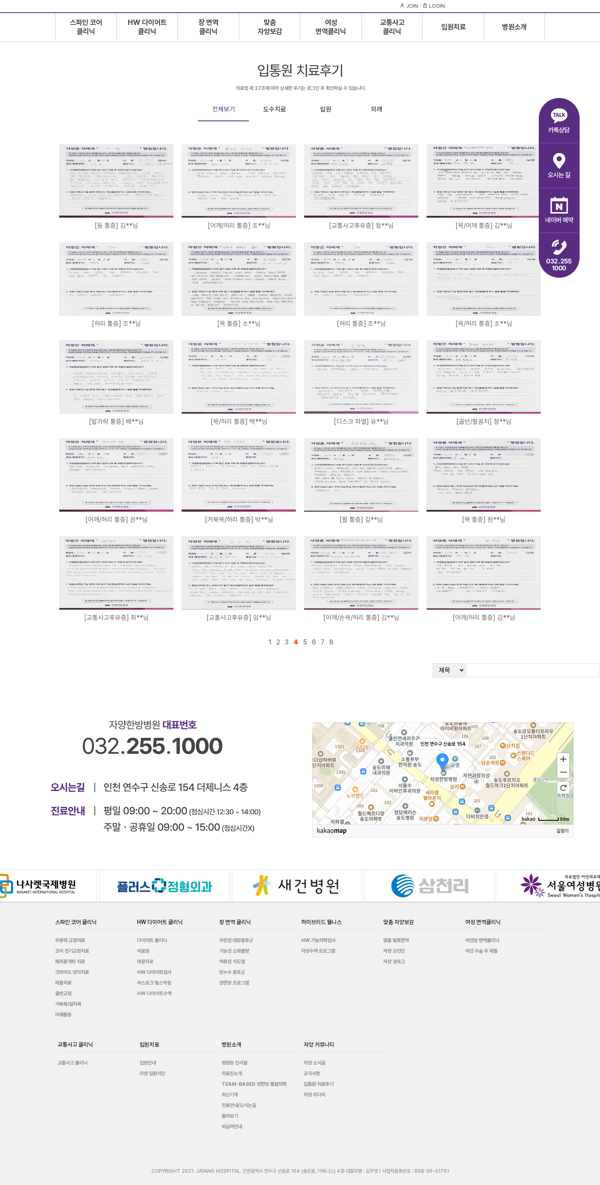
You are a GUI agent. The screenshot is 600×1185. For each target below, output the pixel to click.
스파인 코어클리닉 (86, 26)
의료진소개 (232, 1073)
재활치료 (63, 983)
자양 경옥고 (394, 961)
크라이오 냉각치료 (72, 972)
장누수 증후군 (232, 972)
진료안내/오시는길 (239, 1105)
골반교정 (63, 993)
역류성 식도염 (232, 961)
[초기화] (563, 788)
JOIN (411, 6)
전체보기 (223, 109)
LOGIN (436, 6)
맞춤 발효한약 (396, 940)
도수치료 (274, 109)
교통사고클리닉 (392, 26)
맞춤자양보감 (270, 26)
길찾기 (562, 831)
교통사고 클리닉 (72, 1063)
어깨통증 (63, 1015)
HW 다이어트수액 (154, 993)
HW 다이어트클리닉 (147, 26)
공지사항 (312, 1073)
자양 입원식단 (152, 1073)
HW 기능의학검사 (318, 940)
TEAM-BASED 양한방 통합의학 (254, 1084)
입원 (325, 109)
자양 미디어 (314, 1095)
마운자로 (145, 961)
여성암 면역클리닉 (482, 940)
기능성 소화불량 (234, 951)
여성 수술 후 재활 (481, 951)
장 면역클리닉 (208, 26)
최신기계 (230, 1095)
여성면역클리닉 (331, 26)
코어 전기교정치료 (72, 951)
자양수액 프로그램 (318, 951)
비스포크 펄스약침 (154, 983)
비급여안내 (232, 1126)
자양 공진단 (394, 951)
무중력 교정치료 (70, 940)
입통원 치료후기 (318, 1084)
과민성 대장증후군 (236, 940)
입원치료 (453, 26)
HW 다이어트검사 (154, 972)
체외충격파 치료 (70, 961)
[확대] (563, 758)
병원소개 (514, 26)
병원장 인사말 (234, 1063)
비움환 (143, 951)
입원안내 (148, 1063)
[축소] (563, 772)
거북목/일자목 (68, 1004)
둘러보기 (230, 1116)
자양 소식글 (314, 1063)
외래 (376, 109)
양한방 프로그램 (234, 983)
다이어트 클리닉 (152, 940)
